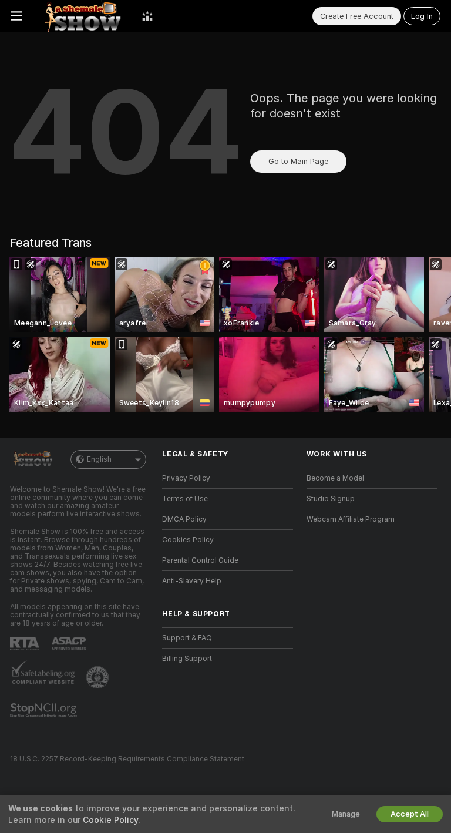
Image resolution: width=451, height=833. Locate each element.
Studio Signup (331, 499)
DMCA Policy (184, 519)
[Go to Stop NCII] (44, 710)
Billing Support (187, 658)
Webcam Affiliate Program (351, 519)
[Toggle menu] (16, 16)
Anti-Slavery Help (191, 581)
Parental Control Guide (200, 560)
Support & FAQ (187, 638)
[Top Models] (147, 16)
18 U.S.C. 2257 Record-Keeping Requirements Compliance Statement (127, 759)
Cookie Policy (110, 820)
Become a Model (335, 478)
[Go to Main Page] (82, 16)
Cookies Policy (188, 540)
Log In (422, 16)
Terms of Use (185, 499)
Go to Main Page (298, 161)
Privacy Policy (186, 478)
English (99, 459)
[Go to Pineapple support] (98, 677)
